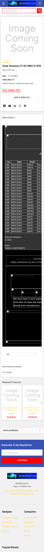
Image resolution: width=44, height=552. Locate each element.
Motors (27, 531)
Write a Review (8, 70)
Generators (28, 522)
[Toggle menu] (3, 3)
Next (40, 403)
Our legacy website (9, 526)
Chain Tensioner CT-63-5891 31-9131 (11, 408)
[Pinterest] (25, 106)
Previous (3, 403)
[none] (22, 38)
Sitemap (5, 531)
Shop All (27, 535)
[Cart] (40, 3)
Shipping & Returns (10, 517)
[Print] (15, 106)
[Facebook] (4, 106)
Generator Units (30, 517)
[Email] (9, 106)
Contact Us (6, 522)
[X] (20, 106)
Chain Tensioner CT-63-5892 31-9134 (33, 408)
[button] (22, 97)
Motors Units (29, 526)
